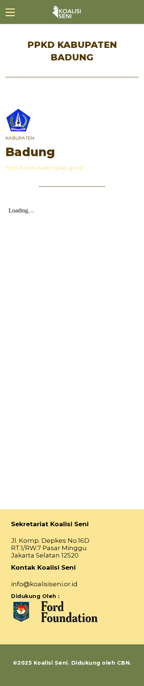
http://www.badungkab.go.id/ (44, 168)
